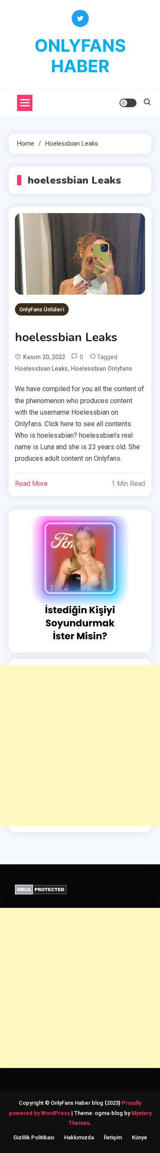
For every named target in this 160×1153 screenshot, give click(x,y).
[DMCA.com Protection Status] (41, 889)
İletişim (113, 1137)
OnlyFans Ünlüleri (41, 309)
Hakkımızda (79, 1137)
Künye (139, 1137)
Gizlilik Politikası (33, 1137)
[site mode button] (128, 103)
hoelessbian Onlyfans (101, 368)
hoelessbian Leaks (66, 337)
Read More (31, 484)
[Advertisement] (80, 745)
